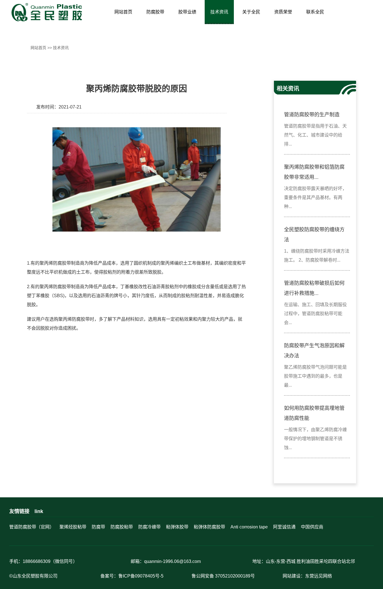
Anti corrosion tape (249, 527)
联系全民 (315, 12)
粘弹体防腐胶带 (209, 527)
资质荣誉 (283, 12)
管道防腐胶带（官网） (31, 527)
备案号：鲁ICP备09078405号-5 (131, 576)
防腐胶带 (155, 12)
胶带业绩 (187, 12)
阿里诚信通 (284, 527)
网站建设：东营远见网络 (307, 576)
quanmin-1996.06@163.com (172, 561)
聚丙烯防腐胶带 (55, 263)
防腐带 (98, 527)
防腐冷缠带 (149, 527)
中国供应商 (312, 527)
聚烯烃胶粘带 (72, 527)
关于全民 (251, 12)
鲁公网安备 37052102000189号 (223, 576)
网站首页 (123, 12)
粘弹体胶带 (177, 527)
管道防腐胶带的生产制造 (312, 114)
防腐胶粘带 (121, 527)
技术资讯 (219, 12)
